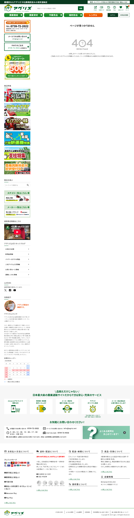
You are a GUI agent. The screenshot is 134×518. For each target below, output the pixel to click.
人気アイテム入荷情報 (12, 264)
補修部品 (73, 14)
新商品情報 (9, 254)
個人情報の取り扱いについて (120, 512)
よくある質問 (69, 512)
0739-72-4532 (63, 433)
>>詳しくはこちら (9, 503)
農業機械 (13, 14)
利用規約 (87, 512)
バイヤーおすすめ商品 (12, 259)
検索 (80, 8)
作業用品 (53, 14)
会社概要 (79, 512)
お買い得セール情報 (12, 269)
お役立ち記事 (9, 249)
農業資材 (33, 14)
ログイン (112, 15)
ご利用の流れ (59, 512)
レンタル (93, 14)
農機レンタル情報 (11, 275)
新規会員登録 (124, 15)
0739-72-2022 (33, 428)
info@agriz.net (70, 428)
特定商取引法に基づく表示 (101, 512)
